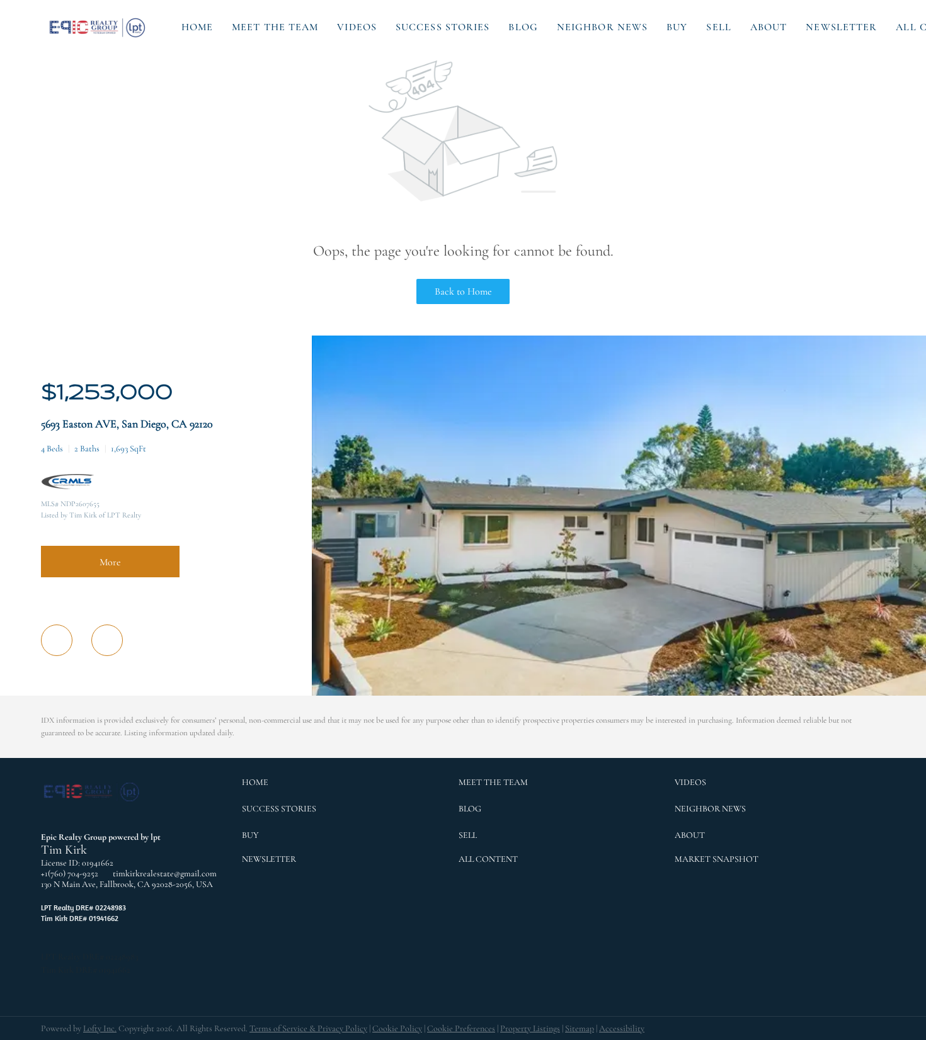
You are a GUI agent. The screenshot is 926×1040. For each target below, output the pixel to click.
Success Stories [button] (443, 27)
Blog (522, 27)
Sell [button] (718, 27)
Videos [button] (357, 27)
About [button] (768, 27)
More (110, 562)
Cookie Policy (397, 1028)
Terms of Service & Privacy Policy (308, 1028)
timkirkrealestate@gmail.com (165, 873)
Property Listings (530, 1028)
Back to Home (463, 291)
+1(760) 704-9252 (69, 873)
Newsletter (841, 27)
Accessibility (621, 1028)
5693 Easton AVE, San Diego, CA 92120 (127, 424)
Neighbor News (602, 27)
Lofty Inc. (100, 1028)
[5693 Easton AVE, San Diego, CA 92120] (619, 692)
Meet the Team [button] (275, 27)
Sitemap (579, 1028)
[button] (98, 27)
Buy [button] (676, 27)
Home (197, 27)
